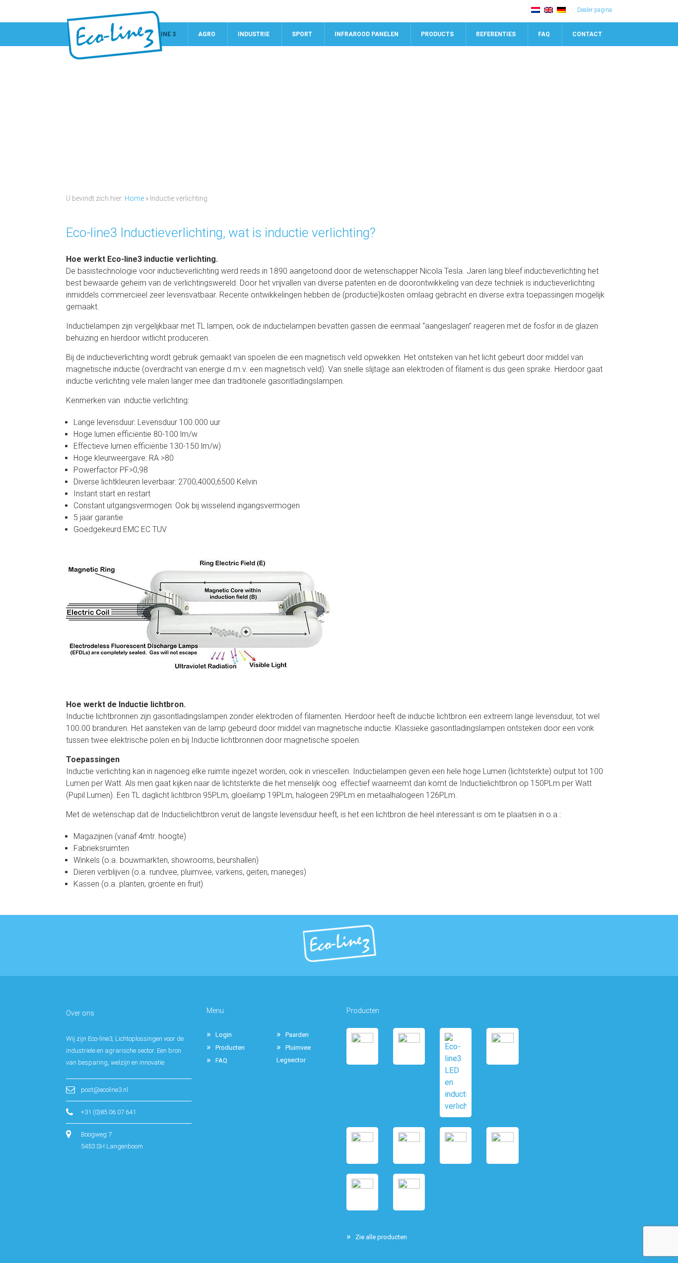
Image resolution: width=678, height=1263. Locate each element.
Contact (587, 34)
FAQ (544, 34)
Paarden (297, 1034)
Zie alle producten (381, 1237)
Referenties (496, 34)
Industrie (254, 34)
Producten (230, 1047)
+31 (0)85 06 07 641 (108, 1112)
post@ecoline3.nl (104, 1089)
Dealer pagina (594, 9)
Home (134, 198)
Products (437, 34)
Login (223, 1034)
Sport (302, 34)
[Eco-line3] (114, 35)
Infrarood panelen (367, 34)
